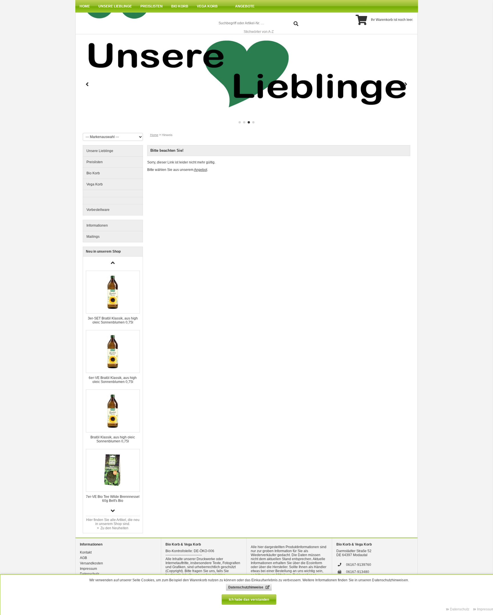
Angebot (200, 170)
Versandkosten (91, 563)
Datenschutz (89, 574)
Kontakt (86, 552)
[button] (87, 84)
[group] (246, 81)
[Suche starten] (296, 23)
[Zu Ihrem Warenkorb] (361, 20)
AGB (83, 558)
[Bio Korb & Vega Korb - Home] (114, 17)
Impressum (88, 569)
